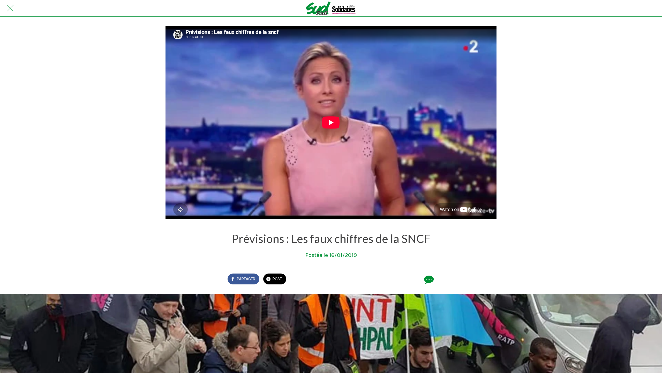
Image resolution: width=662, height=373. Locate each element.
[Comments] (428, 279)
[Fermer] (10, 8)
